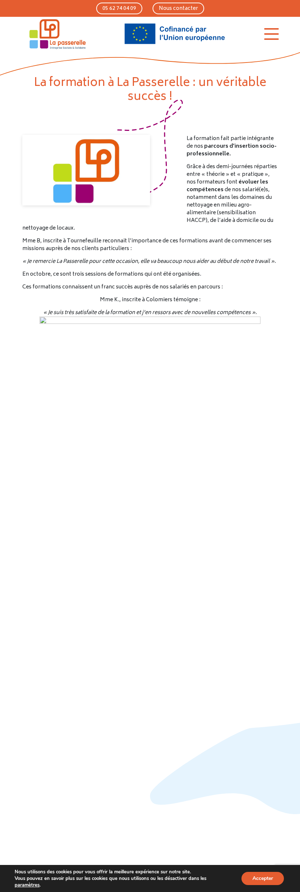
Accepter (262, 878)
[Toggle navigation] (271, 34)
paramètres (27, 885)
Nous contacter (178, 8)
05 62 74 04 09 (119, 8)
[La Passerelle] (57, 34)
